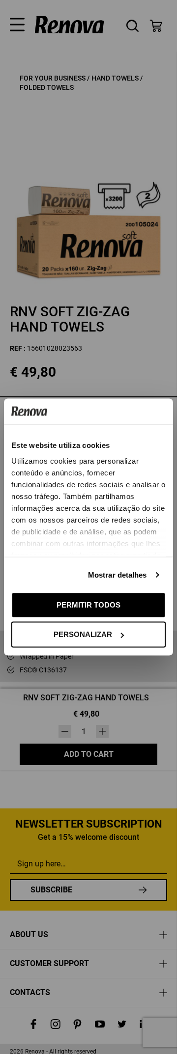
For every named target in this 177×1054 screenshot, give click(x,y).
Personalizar (83, 634)
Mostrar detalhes (117, 574)
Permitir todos (88, 604)
